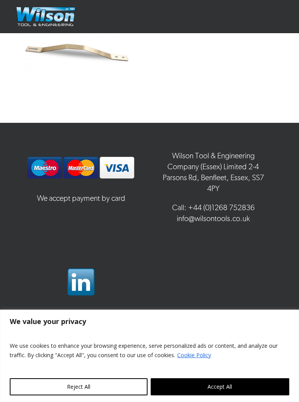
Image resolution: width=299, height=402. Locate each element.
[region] (149, 356)
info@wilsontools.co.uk (213, 218)
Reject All (78, 386)
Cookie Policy (194, 355)
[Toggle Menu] (285, 16)
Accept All (220, 386)
